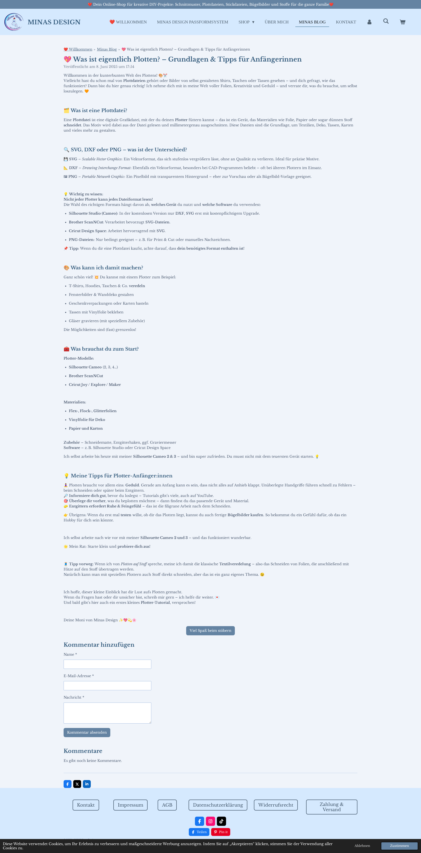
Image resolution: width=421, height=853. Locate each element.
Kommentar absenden (87, 732)
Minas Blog (107, 49)
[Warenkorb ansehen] (402, 21)
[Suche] (385, 21)
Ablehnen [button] (362, 846)
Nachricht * (74, 697)
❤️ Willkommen (78, 49)
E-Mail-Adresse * (79, 676)
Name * (70, 654)
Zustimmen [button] (399, 846)
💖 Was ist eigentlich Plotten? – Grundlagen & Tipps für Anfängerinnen (185, 49)
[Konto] (369, 21)
